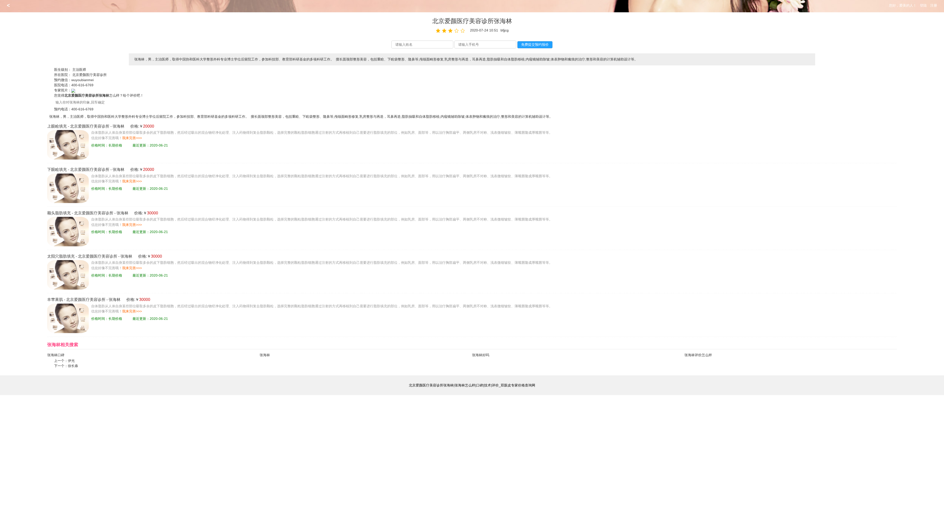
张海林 (118, 126)
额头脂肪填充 (59, 213)
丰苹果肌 (55, 299)
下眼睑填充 (57, 169)
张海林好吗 (480, 355)
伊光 (71, 361)
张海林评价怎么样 (698, 355)
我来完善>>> (132, 138)
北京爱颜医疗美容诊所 (89, 75)
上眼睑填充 (57, 126)
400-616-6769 (82, 85)
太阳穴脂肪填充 (61, 256)
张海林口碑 (55, 355)
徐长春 (73, 366)
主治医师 (79, 70)
